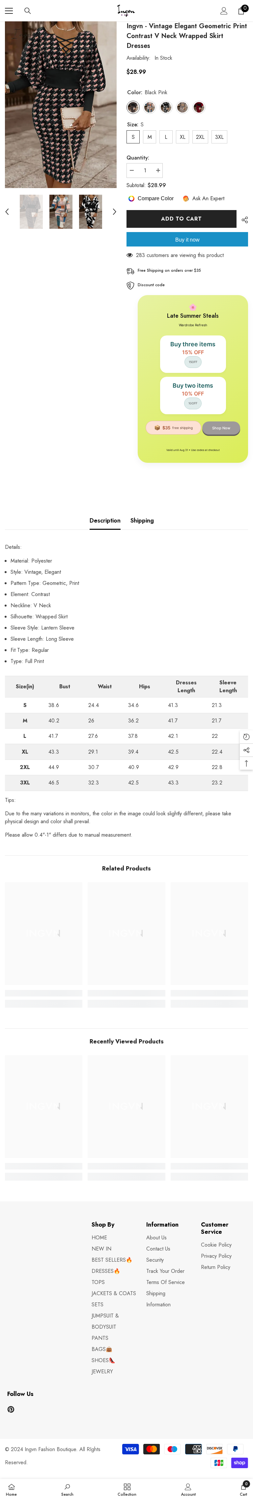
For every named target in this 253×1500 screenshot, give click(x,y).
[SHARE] (242, 220)
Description (105, 520)
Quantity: (137, 157)
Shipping (142, 520)
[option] (61, 104)
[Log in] (224, 10)
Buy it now (187, 240)
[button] (7, 212)
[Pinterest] (11, 1409)
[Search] (28, 11)
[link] (43, 993)
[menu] (9, 11)
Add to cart (181, 219)
